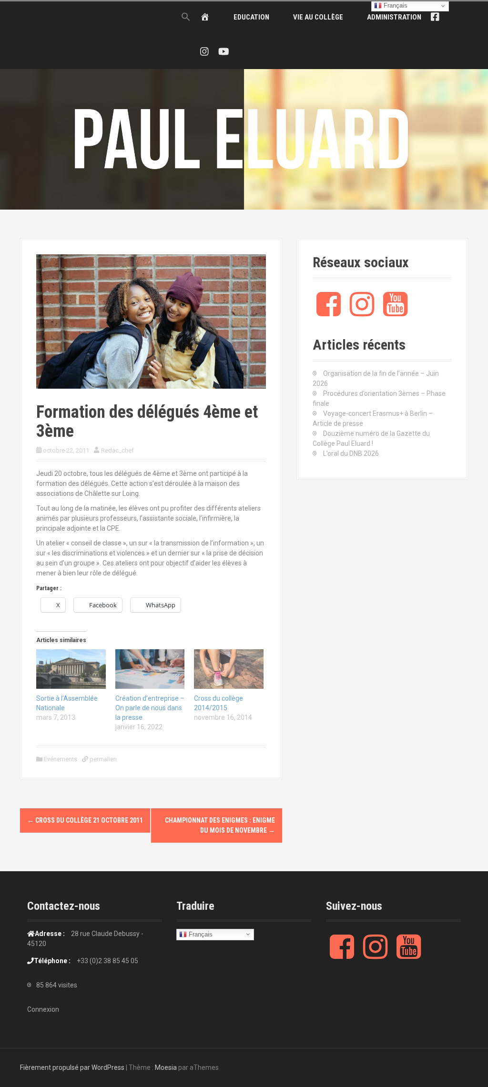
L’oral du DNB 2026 (351, 453)
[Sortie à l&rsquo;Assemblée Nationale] (71, 669)
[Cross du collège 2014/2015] (229, 669)
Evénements (60, 759)
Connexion (43, 1009)
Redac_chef (117, 450)
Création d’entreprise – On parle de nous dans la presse (149, 707)
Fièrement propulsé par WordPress (72, 1067)
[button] (186, 17)
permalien (102, 759)
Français (200, 933)
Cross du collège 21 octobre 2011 (85, 820)
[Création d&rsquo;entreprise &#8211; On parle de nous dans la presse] (150, 669)
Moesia (166, 1067)
